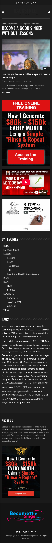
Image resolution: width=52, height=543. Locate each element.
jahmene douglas (16, 368)
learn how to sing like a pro (36, 380)
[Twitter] (32, 531)
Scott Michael (9, 81)
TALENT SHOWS (14, 302)
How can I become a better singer (21, 345)
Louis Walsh (6, 383)
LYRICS (6, 278)
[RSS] (35, 531)
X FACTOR (11, 306)
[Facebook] (28, 531)
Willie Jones (20, 395)
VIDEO (6, 310)
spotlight (20, 387)
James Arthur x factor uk (28, 376)
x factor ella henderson (27, 399)
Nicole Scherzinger (40, 382)
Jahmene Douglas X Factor (20, 372)
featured (38, 341)
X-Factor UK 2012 (32, 395)
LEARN (46, 69)
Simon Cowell (8, 387)
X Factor (11, 398)
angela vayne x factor (19, 329)
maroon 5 (27, 383)
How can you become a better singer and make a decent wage (26, 75)
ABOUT (25, 531)
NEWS (6, 282)
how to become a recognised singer (19, 365)
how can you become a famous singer (27, 348)
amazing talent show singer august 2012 (19, 326)
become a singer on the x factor (29, 333)
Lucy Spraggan (17, 383)
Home (4, 24)
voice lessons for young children (13, 392)
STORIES (11, 290)
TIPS (9, 270)
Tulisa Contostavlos (37, 387)
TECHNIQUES (13, 266)
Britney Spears (28, 336)
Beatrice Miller (35, 330)
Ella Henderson (25, 341)
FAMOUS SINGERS (11, 250)
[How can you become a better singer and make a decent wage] (26, 54)
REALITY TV (8, 294)
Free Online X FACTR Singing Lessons (23, 274)
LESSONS (7, 254)
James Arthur (37, 372)
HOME (6, 246)
